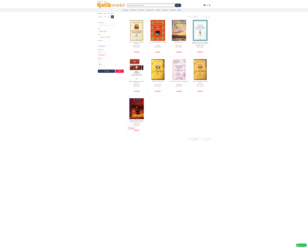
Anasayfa (125, 10)
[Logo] (110, 5)
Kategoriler (165, 10)
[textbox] (111, 43)
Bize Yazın (303, 245)
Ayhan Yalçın (179, 45)
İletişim (105, 1)
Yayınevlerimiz (150, 10)
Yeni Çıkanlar (133, 10)
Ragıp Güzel (136, 84)
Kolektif (158, 45)
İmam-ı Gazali (136, 45)
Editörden (141, 10)
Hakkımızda (100, 1)
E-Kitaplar (173, 10)
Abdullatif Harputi (200, 45)
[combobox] (111, 43)
